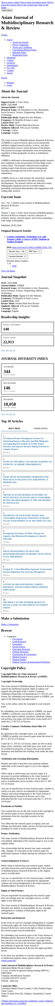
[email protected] (8, 960)
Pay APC (11, 68)
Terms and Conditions (22, 47)
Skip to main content (10, 2)
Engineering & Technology (24, 654)
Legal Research (19, 641)
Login (9, 85)
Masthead (11, 57)
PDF (14, 266)
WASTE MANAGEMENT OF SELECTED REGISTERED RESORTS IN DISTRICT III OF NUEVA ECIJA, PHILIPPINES (27, 554)
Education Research (21, 649)
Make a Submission (10, 624)
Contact (10, 70)
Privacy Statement (20, 45)
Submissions (12, 65)
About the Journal (20, 42)
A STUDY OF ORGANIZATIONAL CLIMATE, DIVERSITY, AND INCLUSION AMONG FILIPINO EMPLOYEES (25, 587)
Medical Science (19, 657)
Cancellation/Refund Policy (24, 50)
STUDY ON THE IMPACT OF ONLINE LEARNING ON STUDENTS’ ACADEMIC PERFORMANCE (27, 463)
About (9, 40)
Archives (11, 63)
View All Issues (8, 271)
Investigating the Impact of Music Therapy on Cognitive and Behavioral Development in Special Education (24, 536)
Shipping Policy (19, 52)
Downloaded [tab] (41, 428)
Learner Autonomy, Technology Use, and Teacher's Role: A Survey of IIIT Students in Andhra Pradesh (28, 239)
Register (10, 82)
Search (10, 73)
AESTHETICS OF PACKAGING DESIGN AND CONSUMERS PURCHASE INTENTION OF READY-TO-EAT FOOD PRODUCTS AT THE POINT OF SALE (27, 518)
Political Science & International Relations (31, 662)
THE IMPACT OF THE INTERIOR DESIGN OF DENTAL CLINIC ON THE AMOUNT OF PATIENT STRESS (25, 605)
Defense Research (20, 652)
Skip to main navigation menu (33, 2)
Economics (17, 644)
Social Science (18, 647)
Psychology (17, 639)
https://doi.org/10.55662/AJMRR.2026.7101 (32, 247)
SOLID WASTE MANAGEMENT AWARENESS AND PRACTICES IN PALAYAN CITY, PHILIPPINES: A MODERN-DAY (26, 479)
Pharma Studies (19, 659)
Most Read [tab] (14, 428)
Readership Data (19, 55)
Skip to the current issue (27, 5)
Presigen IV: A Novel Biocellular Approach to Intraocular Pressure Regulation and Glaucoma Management (27, 570)
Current (10, 60)
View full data (6, 351)
